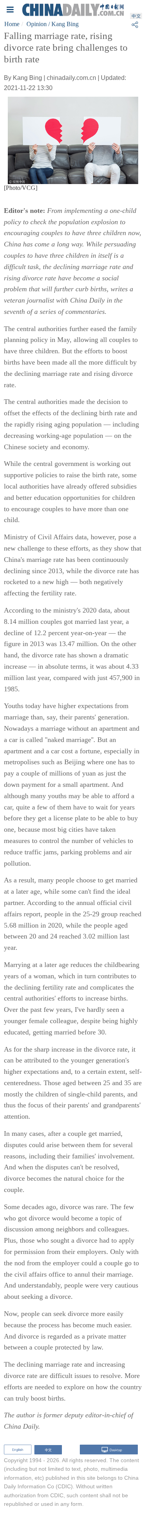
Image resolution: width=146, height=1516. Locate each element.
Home (11, 24)
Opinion (36, 24)
